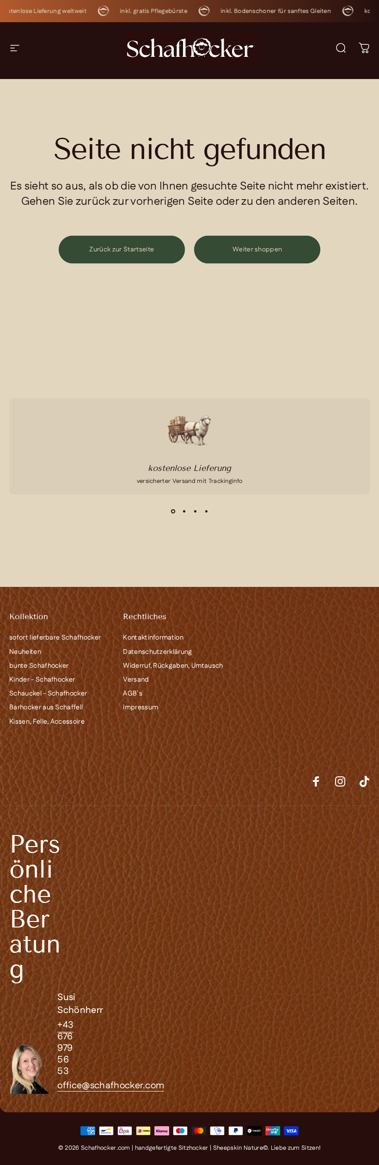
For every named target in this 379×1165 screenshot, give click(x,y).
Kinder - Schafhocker (42, 680)
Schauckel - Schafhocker (48, 693)
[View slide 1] (172, 511)
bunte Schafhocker (38, 666)
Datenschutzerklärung (157, 652)
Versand (136, 680)
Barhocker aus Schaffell (46, 707)
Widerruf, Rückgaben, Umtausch (173, 666)
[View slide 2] (184, 511)
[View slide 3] (195, 511)
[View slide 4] (206, 511)
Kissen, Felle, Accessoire (47, 722)
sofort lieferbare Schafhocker (55, 638)
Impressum (140, 707)
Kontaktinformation (153, 638)
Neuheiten (25, 652)
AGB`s (132, 693)
